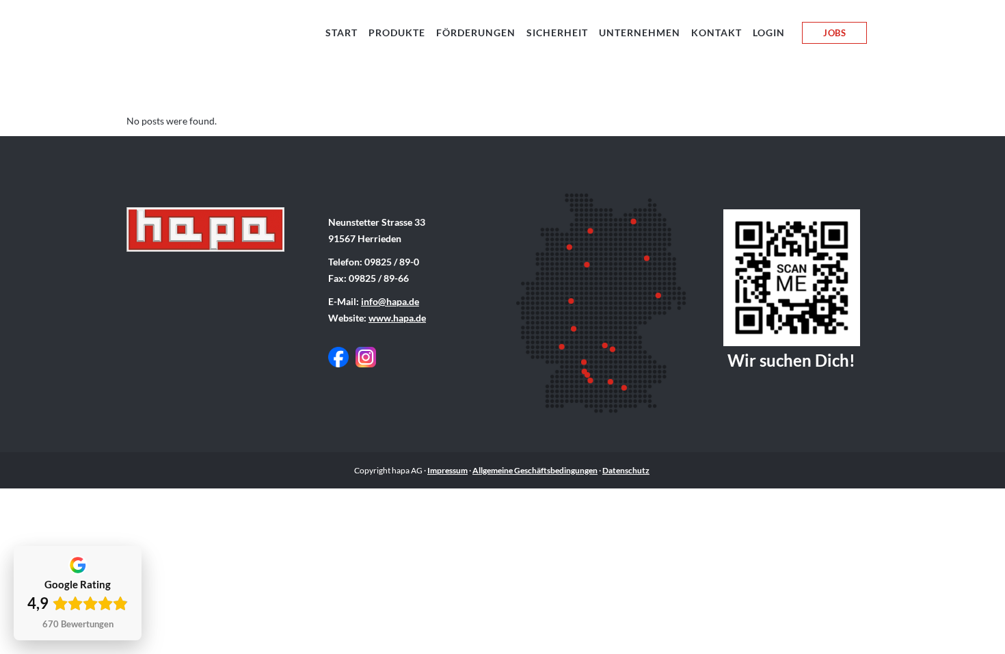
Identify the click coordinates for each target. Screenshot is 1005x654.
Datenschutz (625, 470)
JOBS (834, 32)
